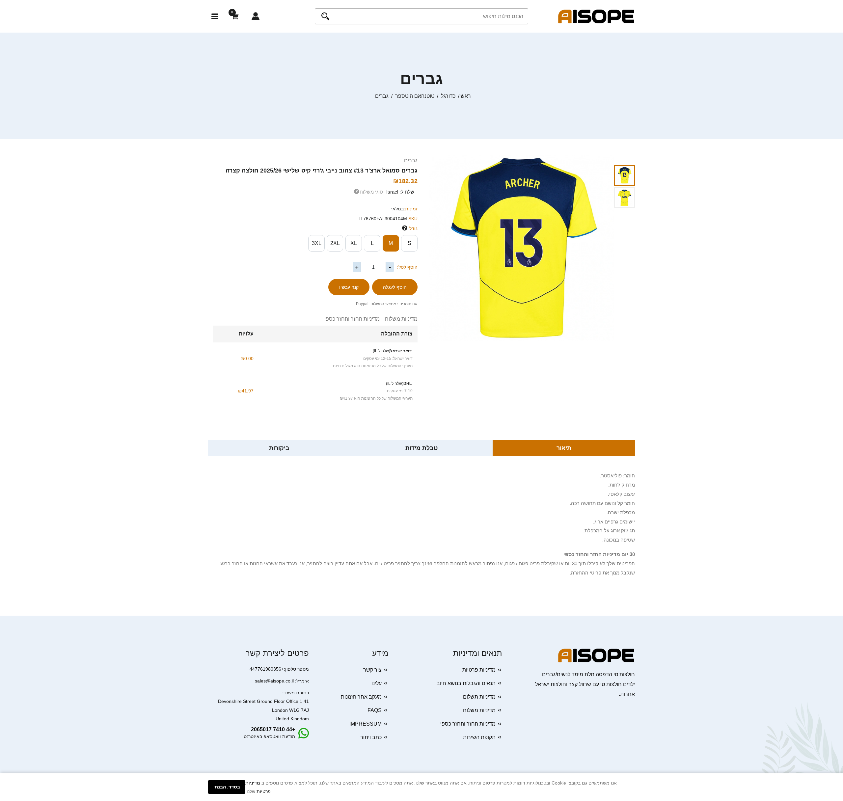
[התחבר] (255, 16)
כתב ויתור (371, 737)
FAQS (374, 710)
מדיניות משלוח (399, 319)
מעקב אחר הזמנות (361, 697)
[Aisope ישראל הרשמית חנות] (596, 16)
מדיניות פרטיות (479, 670)
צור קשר (372, 670)
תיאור (564, 448)
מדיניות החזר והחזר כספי (352, 319)
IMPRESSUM (365, 724)
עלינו (376, 683)
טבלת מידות (421, 448)
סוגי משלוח (371, 192)
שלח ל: (400, 192)
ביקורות (279, 448)
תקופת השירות (479, 737)
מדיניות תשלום (479, 697)
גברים (411, 160)
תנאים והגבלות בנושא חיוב (466, 683)
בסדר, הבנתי (226, 786)
